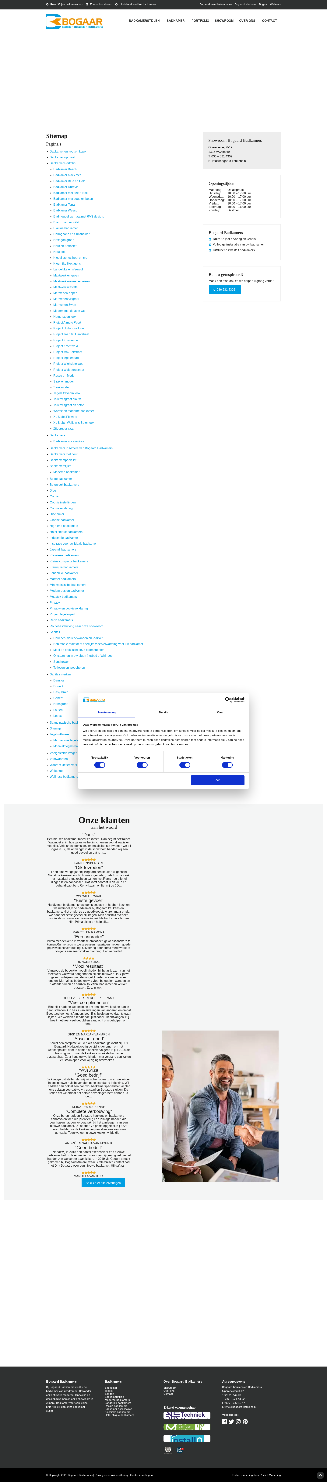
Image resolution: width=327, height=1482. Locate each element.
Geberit (58, 698)
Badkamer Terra (64, 204)
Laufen (58, 710)
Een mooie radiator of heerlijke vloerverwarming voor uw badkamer (98, 644)
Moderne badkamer (66, 472)
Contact (269, 20)
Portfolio (200, 20)
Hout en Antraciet (64, 246)
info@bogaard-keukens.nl (229, 161)
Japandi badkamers (63, 549)
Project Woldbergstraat (68, 369)
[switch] (142, 765)
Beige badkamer (61, 478)
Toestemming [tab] (107, 712)
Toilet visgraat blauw (67, 399)
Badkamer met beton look (70, 192)
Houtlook (59, 251)
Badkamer (176, 20)
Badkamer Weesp (65, 210)
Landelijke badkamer (64, 573)
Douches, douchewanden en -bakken (78, 638)
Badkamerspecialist (63, 460)
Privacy (55, 602)
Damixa (58, 680)
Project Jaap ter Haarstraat (71, 334)
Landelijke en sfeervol (68, 269)
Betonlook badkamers (64, 484)
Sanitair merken (60, 674)
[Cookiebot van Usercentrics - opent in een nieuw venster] (227, 700)
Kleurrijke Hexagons (67, 263)
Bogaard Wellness (270, 4)
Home (31, 94)
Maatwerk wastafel (65, 287)
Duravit (58, 686)
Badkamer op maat (62, 157)
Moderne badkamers (117, 1399)
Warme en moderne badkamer (73, 411)
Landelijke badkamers (118, 1402)
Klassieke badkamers (64, 555)
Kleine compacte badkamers (69, 561)
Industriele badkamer (64, 537)
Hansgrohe (60, 703)
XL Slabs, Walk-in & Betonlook (73, 422)
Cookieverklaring (61, 508)
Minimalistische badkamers (68, 584)
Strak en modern (64, 381)
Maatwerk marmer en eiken (71, 281)
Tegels (109, 1390)
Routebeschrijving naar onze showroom (76, 626)
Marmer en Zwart (64, 304)
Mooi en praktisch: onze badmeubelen (78, 649)
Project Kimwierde (65, 340)
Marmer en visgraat (66, 298)
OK (218, 780)
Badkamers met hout (63, 454)
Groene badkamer (62, 520)
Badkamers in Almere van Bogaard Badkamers (81, 448)
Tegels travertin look (66, 393)
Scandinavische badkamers (68, 722)
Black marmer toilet (66, 222)
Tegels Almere (59, 734)
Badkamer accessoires (68, 441)
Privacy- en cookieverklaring (69, 608)
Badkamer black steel (67, 175)
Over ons (247, 20)
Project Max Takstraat (67, 352)
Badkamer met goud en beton (73, 198)
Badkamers (57, 435)
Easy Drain (60, 692)
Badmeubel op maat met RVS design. (78, 216)
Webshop (56, 770)
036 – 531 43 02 (235, 1398)
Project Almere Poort (67, 322)
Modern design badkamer (67, 590)
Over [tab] (220, 712)
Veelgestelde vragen (63, 753)
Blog (53, 490)
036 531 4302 (226, 289)
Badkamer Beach (65, 169)
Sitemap (55, 728)
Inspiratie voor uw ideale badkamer (73, 543)
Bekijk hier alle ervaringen (103, 1183)
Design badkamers (116, 1405)
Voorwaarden (59, 758)
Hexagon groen (63, 240)
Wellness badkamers (64, 776)
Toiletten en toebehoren (69, 667)
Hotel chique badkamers (66, 531)
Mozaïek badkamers (63, 596)
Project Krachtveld (65, 346)
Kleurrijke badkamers (64, 567)
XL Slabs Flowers (65, 416)
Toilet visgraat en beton (68, 405)
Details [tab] (163, 712)
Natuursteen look (64, 316)
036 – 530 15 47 (235, 1402)
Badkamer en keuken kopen (68, 151)
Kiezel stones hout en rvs (70, 257)
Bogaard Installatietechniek (216, 4)
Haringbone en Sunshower (71, 234)
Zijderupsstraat (63, 428)
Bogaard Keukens (245, 4)
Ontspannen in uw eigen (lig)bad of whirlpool (83, 655)
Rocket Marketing (270, 1475)
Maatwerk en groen (66, 275)
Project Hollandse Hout (69, 328)
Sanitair (55, 632)
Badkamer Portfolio (63, 163)
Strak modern (62, 387)
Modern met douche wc (69, 310)
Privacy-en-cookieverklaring (111, 1475)
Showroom (224, 20)
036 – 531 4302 (221, 156)
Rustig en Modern (65, 375)
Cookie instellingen (63, 502)
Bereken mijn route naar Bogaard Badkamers (104, 1285)
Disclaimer (57, 514)
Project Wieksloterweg (68, 363)
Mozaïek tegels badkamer (70, 746)
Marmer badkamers (63, 579)
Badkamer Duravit (65, 187)
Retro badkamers (61, 620)
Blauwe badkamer (65, 228)
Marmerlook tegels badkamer (72, 740)
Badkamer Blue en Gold (69, 181)
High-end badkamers (64, 525)
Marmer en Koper (65, 293)
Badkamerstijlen (144, 20)
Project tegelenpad (66, 357)
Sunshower (61, 661)
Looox (57, 715)
